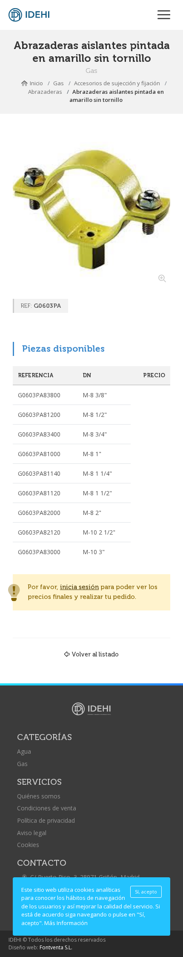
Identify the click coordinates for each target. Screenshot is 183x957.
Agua (24, 751)
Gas (58, 83)
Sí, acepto (146, 892)
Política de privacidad (46, 820)
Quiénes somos (38, 796)
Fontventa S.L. (56, 947)
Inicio (36, 83)
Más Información (66, 923)
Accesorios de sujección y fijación (117, 83)
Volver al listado (95, 654)
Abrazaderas (45, 91)
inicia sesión (79, 587)
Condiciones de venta (46, 808)
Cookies (28, 845)
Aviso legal (31, 833)
